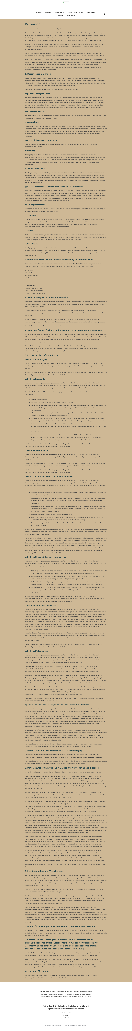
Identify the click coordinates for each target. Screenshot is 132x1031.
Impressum (67, 375)
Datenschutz (35, 24)
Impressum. (68, 472)
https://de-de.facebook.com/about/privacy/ (76, 850)
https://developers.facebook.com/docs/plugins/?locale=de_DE (64, 811)
